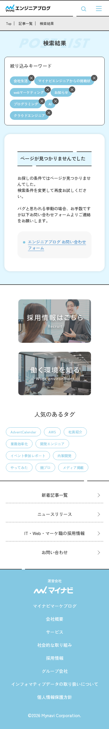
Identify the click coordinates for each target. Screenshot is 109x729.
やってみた (19, 467)
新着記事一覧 (55, 495)
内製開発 (65, 455)
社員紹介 (75, 431)
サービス (54, 632)
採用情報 (54, 658)
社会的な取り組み (54, 645)
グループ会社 (55, 671)
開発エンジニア (52, 443)
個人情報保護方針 (54, 697)
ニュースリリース (54, 514)
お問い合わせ (55, 552)
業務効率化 (19, 443)
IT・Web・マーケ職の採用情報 (54, 533)
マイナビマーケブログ (54, 606)
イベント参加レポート (27, 455)
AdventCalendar (23, 431)
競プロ (45, 467)
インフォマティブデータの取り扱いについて (54, 684)
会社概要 (54, 619)
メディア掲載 (73, 467)
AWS (52, 431)
